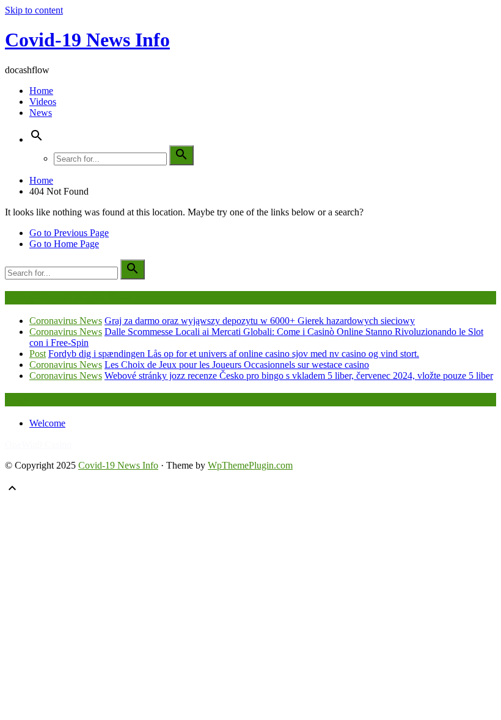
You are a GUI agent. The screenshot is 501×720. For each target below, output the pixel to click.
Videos (42, 101)
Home (41, 90)
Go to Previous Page (69, 233)
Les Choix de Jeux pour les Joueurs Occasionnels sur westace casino (236, 364)
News (40, 112)
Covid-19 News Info (87, 40)
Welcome (47, 423)
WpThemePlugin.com (250, 465)
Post (37, 353)
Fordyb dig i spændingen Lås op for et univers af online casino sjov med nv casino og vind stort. (233, 353)
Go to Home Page (64, 244)
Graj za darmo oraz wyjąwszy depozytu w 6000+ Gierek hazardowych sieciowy (259, 320)
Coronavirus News (65, 320)
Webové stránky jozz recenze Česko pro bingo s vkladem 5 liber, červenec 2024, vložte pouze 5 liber (298, 375)
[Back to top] (12, 492)
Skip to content (34, 10)
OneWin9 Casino (38, 444)
